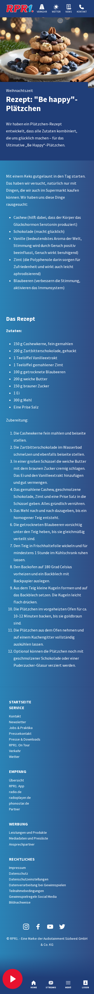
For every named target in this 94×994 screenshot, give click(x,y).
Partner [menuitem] (14, 809)
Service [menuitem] (16, 707)
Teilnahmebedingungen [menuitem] (26, 890)
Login (85, 987)
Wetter (56, 11)
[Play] (13, 979)
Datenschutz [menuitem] (18, 873)
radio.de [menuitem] (15, 792)
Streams (51, 987)
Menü (68, 987)
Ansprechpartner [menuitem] (22, 844)
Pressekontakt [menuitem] (20, 733)
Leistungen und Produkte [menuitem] (28, 832)
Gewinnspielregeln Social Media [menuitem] (33, 896)
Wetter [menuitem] (14, 756)
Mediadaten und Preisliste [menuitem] (28, 838)
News (68, 11)
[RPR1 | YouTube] (50, 926)
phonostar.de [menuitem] (19, 803)
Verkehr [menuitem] (15, 751)
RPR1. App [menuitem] (16, 786)
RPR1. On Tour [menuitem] (19, 745)
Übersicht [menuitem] (16, 780)
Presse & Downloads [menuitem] (24, 739)
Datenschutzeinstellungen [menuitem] (28, 879)
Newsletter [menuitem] (17, 722)
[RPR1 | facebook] (38, 926)
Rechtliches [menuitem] (22, 859)
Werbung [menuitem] (18, 823)
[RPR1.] (20, 8)
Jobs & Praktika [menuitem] (21, 727)
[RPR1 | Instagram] (26, 926)
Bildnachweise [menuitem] (20, 902)
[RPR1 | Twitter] (62, 926)
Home (34, 987)
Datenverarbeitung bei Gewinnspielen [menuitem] (37, 885)
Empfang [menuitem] (17, 771)
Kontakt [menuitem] (15, 716)
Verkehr (42, 11)
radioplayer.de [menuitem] (20, 797)
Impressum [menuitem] (17, 867)
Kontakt (82, 11)
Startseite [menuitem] (20, 701)
